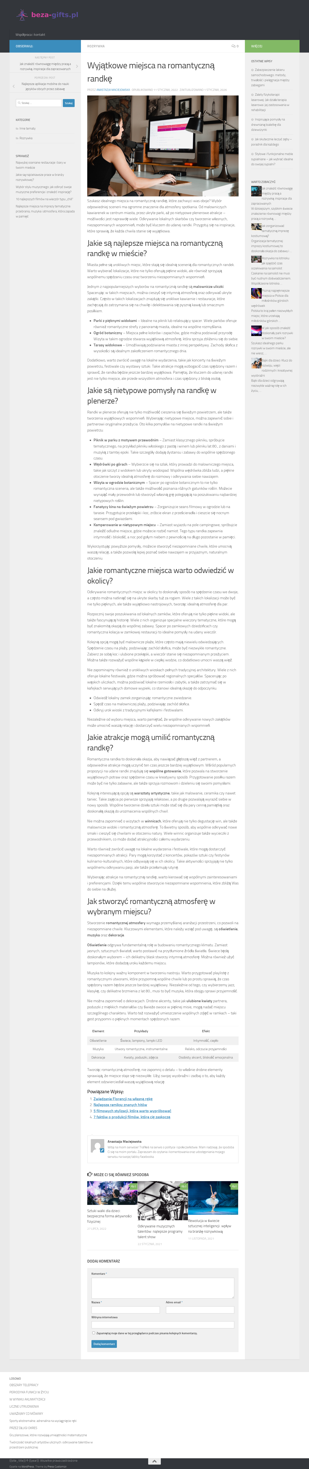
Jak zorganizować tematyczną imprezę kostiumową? (270, 231)
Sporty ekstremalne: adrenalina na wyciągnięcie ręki (43, 1421)
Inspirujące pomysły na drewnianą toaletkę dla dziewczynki (268, 125)
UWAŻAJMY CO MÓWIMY (26, 1414)
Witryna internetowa (104, 1317)
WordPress (27, 1466)
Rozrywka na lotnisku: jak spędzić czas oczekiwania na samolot (270, 263)
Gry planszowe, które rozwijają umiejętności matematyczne (48, 1435)
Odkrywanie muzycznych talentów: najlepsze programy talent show (160, 1231)
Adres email (174, 1302)
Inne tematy (28, 128)
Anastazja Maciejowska (113, 90)
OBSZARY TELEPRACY (23, 1385)
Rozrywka (96, 46)
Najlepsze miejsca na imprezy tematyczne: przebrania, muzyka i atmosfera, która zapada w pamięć (45, 211)
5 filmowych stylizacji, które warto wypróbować (132, 1111)
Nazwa (96, 1302)
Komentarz (99, 1274)
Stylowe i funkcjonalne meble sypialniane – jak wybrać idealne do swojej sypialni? (272, 159)
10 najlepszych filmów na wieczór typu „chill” (44, 199)
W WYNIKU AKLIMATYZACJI (27, 1399)
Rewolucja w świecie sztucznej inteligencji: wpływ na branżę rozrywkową (209, 1226)
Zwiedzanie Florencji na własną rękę (123, 1099)
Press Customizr (57, 1466)
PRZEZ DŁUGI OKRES (23, 1428)
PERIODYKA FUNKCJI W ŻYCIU (29, 1392)
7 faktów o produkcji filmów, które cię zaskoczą (132, 1117)
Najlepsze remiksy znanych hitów (120, 1104)
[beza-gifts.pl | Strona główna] (47, 14)
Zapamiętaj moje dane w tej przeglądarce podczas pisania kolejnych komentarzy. (146, 1333)
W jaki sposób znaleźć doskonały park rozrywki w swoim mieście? (277, 333)
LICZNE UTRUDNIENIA (24, 1406)
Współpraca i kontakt (30, 35)
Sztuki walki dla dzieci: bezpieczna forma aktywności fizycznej (109, 1216)
